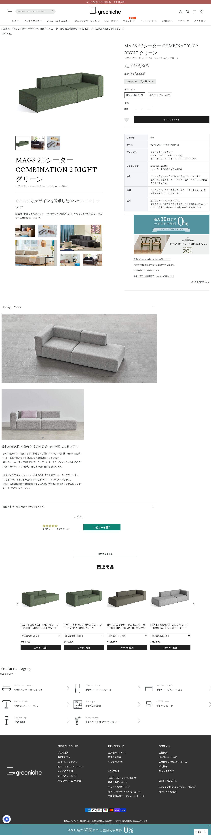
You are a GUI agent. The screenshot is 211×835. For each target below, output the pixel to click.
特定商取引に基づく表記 (69, 780)
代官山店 (174, 761)
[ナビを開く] (10, 11)
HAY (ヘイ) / (7, 33)
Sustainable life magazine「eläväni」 (178, 786)
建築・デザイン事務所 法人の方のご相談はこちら (154, 276)
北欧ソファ (33, 28)
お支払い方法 (64, 757)
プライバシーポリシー (68, 775)
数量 (126, 109)
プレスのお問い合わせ (119, 786)
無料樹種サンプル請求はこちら (146, 270)
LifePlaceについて (168, 757)
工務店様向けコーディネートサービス (126, 796)
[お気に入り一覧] (201, 11)
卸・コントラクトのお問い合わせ (124, 791)
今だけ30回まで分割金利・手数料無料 (105, 2)
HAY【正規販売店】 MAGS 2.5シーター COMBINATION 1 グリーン (83, 626)
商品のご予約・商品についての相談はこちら (152, 259)
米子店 (183, 761)
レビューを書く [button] (102, 527)
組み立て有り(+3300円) (159, 95)
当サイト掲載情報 (167, 791)
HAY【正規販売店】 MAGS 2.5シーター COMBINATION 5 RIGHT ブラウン (126, 626)
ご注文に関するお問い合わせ (122, 777)
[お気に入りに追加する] (126, 119)
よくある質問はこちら (200, 281)
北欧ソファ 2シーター (50, 28)
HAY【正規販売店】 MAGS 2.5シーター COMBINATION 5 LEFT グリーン (40, 626)
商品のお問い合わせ (118, 782)
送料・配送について (67, 761)
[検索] (187, 11)
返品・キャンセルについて (71, 766)
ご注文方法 (63, 752)
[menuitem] (15, 21)
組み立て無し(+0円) (134, 95)
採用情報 (163, 766)
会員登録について (116, 752)
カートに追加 (40, 647)
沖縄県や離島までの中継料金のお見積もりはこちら (155, 264)
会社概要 (163, 752)
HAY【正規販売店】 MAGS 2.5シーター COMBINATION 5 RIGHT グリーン (92, 28)
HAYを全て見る (105, 554)
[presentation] (17, 604)
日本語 (199, 832)
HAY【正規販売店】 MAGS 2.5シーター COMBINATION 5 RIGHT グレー (169, 626)
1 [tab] (42, 437)
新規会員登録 (114, 757)
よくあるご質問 (65, 771)
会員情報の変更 (115, 761)
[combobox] (201, 832)
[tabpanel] (43, 416)
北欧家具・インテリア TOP (14, 28)
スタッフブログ (166, 771)
